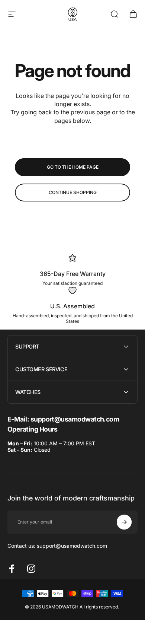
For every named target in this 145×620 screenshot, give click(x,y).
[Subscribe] (124, 522)
